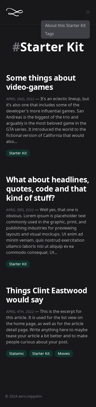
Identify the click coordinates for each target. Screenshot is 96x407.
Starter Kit (18, 153)
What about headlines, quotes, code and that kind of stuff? (47, 188)
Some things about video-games (41, 82)
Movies (64, 353)
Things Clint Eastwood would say (46, 295)
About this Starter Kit (65, 25)
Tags (49, 33)
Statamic (16, 353)
